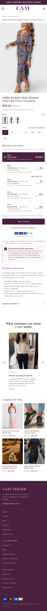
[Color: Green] (11, 120)
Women (6, 516)
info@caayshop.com (11, 503)
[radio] (23, 157)
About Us (6, 574)
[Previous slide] (4, 362)
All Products (13, 16)
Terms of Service (10, 583)
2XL (32, 132)
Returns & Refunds (10, 558)
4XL (5, 138)
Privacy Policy (8, 578)
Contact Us (7, 545)
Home (4, 16)
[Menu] (2, 8)
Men (4, 521)
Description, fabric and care (13, 268)
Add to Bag (23, 221)
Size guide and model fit (36, 127)
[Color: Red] (17, 120)
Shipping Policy (9, 554)
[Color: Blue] (5, 120)
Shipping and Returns (10, 304)
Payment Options (9, 563)
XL (26, 132)
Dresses (6, 525)
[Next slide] (42, 362)
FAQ (4, 550)
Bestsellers (7, 530)
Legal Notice (8, 587)
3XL (39, 132)
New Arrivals (8, 534)
